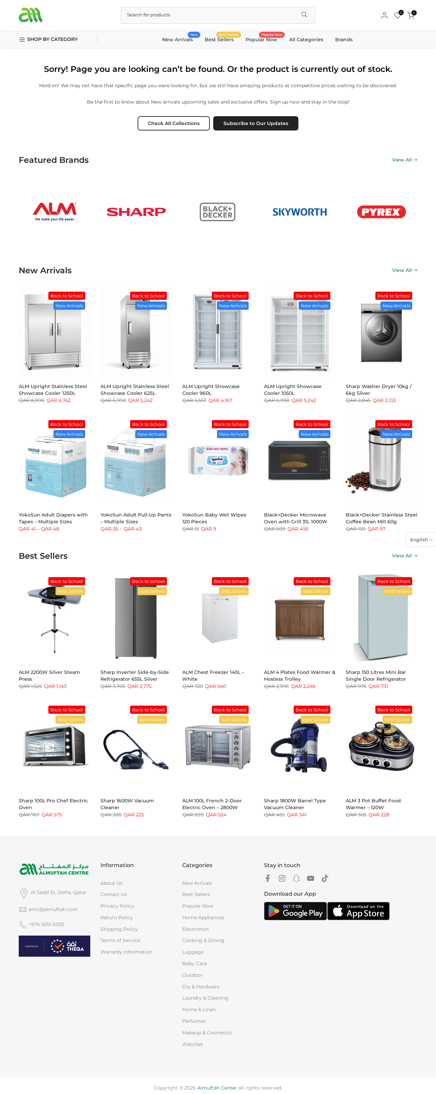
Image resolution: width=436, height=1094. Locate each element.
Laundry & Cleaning (205, 998)
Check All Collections (174, 123)
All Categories (306, 39)
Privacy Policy (117, 906)
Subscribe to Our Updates (255, 123)
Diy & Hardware (200, 987)
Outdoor (192, 975)
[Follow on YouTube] (310, 878)
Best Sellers (222, 39)
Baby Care (194, 963)
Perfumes (193, 1021)
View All (402, 160)
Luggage (193, 952)
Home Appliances (203, 917)
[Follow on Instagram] (282, 878)
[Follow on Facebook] (267, 878)
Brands (344, 39)
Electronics (195, 929)
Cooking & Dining (203, 940)
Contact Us (113, 894)
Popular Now (264, 39)
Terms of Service (120, 940)
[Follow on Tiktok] (325, 878)
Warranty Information (126, 952)
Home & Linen (199, 1009)
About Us (111, 883)
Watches (192, 1044)
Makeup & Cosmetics (207, 1033)
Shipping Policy (119, 929)
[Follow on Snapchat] (296, 878)
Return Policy (116, 917)
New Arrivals (180, 39)
